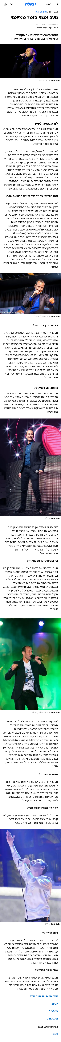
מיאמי (55, 1034)
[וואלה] (30, 4)
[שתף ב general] (5, 4)
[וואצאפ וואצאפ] (11, 4)
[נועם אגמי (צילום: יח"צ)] (30, 469)
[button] (48, 4)
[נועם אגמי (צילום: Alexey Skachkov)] (30, 666)
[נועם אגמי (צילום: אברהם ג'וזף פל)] (30, 296)
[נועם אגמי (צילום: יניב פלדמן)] (30, 63)
